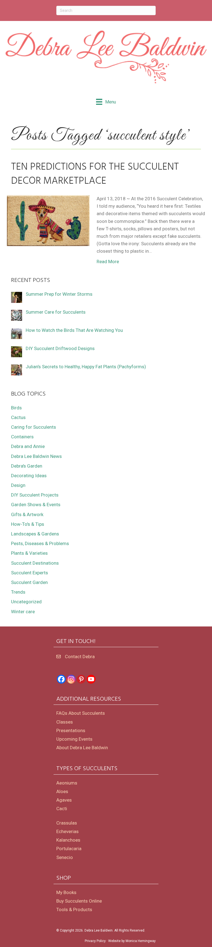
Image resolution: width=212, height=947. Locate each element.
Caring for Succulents (33, 427)
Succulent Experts (29, 572)
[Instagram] (71, 679)
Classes (64, 722)
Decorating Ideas (29, 475)
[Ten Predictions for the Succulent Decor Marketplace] (48, 220)
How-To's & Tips (27, 524)
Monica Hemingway (141, 941)
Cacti (61, 808)
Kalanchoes (68, 840)
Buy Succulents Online (79, 901)
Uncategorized (26, 601)
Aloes (62, 791)
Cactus (18, 417)
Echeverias (67, 831)
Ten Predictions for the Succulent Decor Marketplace (95, 174)
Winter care (23, 611)
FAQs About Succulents (80, 713)
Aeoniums (66, 783)
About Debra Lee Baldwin (82, 747)
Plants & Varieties (29, 553)
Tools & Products (74, 909)
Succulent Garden (29, 582)
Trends (18, 592)
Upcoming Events (74, 739)
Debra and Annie (28, 446)
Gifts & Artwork (27, 514)
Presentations (70, 730)
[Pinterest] (81, 679)
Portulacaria (68, 848)
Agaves (64, 800)
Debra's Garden (26, 466)
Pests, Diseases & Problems (40, 543)
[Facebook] (61, 679)
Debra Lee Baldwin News (36, 456)
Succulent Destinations (35, 563)
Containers (22, 436)
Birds (16, 407)
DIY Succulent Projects (35, 495)
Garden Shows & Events (35, 504)
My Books (66, 892)
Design (18, 485)
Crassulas (66, 823)
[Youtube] (91, 679)
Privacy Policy (95, 941)
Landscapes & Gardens (35, 534)
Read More (108, 261)
